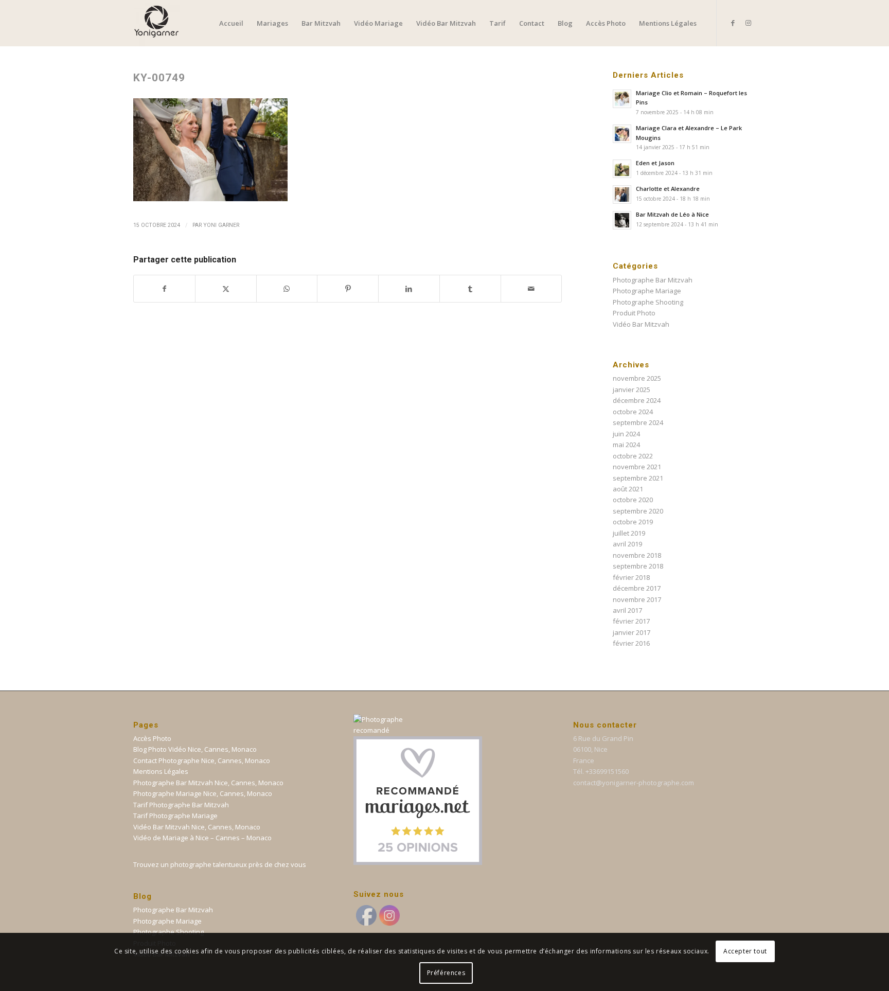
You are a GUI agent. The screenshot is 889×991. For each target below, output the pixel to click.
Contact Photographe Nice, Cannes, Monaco (201, 760)
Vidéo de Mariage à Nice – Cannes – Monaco (202, 837)
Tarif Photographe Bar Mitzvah (181, 804)
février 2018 (631, 577)
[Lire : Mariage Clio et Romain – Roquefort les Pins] (622, 99)
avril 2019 (627, 543)
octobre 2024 (633, 411)
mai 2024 (626, 444)
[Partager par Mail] (531, 288)
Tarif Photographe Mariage (175, 815)
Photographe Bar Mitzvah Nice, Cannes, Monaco (208, 782)
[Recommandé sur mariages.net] (417, 862)
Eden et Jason (655, 163)
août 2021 (628, 488)
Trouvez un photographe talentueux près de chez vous (219, 864)
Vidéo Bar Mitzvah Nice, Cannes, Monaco (196, 826)
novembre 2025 (637, 378)
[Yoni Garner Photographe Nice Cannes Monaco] (156, 23)
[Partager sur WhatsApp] (287, 288)
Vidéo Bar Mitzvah (641, 324)
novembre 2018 (637, 555)
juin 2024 (626, 433)
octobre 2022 (633, 456)
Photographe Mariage (647, 290)
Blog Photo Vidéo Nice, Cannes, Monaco (195, 749)
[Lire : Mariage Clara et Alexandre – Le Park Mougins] (622, 134)
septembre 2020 (638, 511)
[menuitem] (231, 23)
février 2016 (631, 643)
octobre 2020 (633, 499)
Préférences (446, 972)
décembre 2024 (637, 400)
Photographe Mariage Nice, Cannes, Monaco (202, 793)
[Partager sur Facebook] (164, 288)
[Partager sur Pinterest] (347, 288)
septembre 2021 (638, 478)
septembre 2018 (638, 566)
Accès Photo (152, 738)
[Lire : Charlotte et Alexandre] (622, 194)
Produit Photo (634, 312)
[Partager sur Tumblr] (470, 288)
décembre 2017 (637, 588)
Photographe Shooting (648, 302)
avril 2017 (627, 610)
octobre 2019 (633, 521)
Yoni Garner (221, 225)
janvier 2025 (631, 389)
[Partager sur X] (225, 288)
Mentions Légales (160, 771)
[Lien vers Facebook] (732, 22)
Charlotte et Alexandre (668, 188)
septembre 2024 (638, 422)
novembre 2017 (637, 599)
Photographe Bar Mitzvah (652, 280)
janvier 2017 (631, 632)
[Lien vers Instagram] (748, 22)
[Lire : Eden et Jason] (622, 169)
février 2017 (631, 621)
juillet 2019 (629, 533)
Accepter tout (745, 950)
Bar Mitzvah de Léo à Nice (672, 214)
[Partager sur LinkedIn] (409, 288)
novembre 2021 (637, 466)
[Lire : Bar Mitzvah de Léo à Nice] (622, 220)
